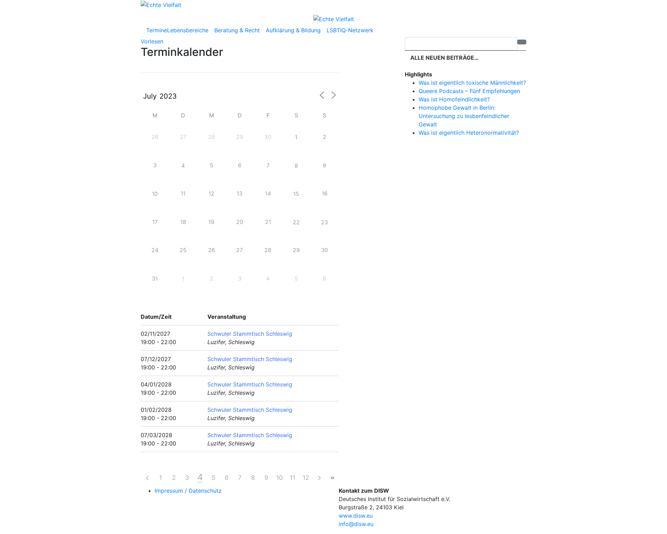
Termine (156, 30)
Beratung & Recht (238, 30)
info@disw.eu (356, 523)
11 (292, 477)
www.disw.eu (356, 515)
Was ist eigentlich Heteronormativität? (469, 132)
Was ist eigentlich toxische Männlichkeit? (472, 82)
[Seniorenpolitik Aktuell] (161, 4)
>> (332, 478)
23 (324, 222)
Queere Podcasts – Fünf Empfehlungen (469, 90)
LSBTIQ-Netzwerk (351, 30)
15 (296, 193)
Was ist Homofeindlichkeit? (454, 99)
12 (306, 477)
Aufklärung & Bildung (294, 30)
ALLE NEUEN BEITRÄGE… (444, 57)
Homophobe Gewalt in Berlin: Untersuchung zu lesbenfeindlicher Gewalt (464, 116)
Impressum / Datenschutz (188, 490)
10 (155, 193)
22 (296, 222)
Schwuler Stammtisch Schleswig (249, 333)
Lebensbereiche (188, 30)
